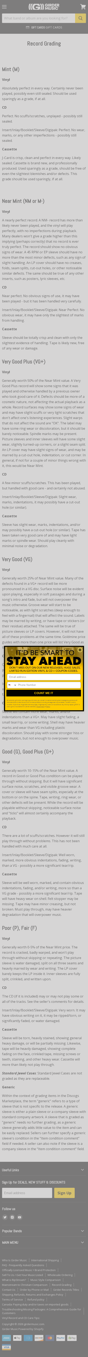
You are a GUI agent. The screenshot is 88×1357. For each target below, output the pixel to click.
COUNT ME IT (43, 692)
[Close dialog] (80, 650)
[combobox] (12, 685)
